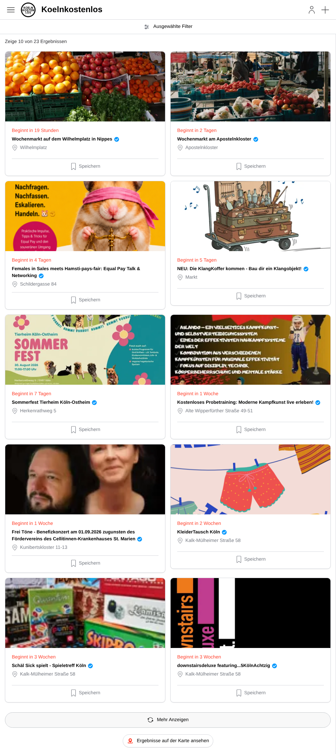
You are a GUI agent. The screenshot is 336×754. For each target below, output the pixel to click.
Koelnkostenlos (71, 9)
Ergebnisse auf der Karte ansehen (173, 740)
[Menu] (11, 10)
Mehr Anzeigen (173, 719)
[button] (325, 10)
